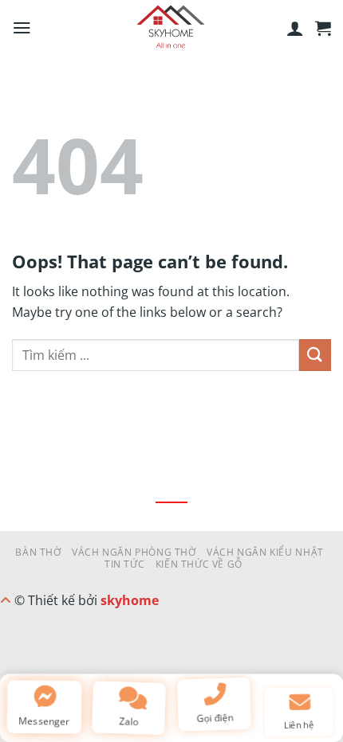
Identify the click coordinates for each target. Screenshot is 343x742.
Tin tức (124, 564)
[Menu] (22, 28)
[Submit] (315, 354)
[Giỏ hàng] (323, 27)
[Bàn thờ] (171, 28)
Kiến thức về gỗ (199, 564)
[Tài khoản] (295, 28)
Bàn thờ (38, 552)
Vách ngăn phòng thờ (134, 552)
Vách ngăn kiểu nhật (265, 552)
